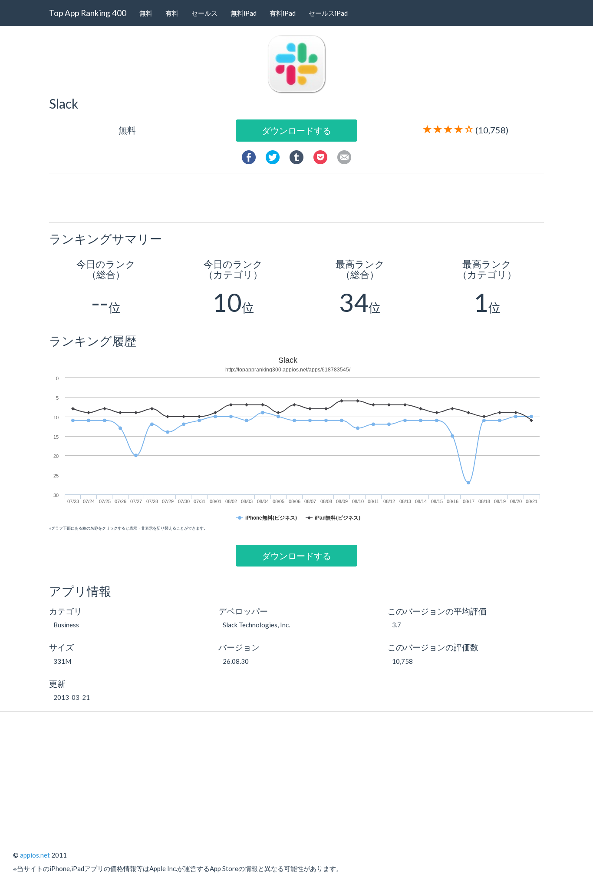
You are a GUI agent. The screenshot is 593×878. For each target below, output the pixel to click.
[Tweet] (273, 156)
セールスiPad (328, 13)
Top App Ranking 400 (87, 13)
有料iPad (283, 13)
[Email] (344, 156)
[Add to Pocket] (320, 156)
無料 (145, 13)
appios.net (35, 855)
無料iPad (244, 13)
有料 (171, 13)
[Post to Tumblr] (296, 156)
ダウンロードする (296, 130)
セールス (204, 13)
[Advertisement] (300, 197)
